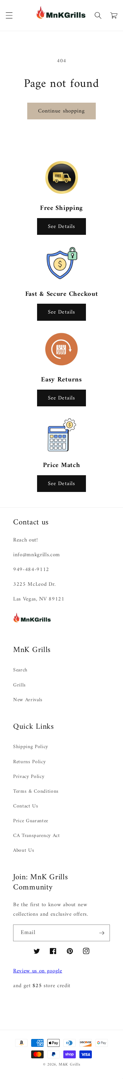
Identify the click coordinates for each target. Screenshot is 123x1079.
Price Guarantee (30, 821)
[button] (9, 15)
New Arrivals (28, 700)
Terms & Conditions (36, 791)
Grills (19, 685)
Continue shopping (61, 111)
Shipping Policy (30, 747)
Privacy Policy (28, 776)
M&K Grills (69, 1064)
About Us (23, 850)
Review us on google (37, 971)
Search (20, 670)
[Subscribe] (102, 933)
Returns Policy (29, 762)
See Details (61, 226)
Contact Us (25, 806)
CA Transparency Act (36, 835)
